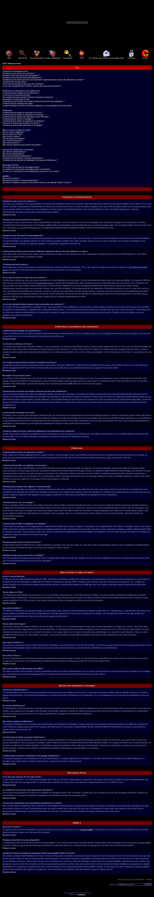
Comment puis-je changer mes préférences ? (21, 93)
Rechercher (22, 58)
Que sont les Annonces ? (13, 141)
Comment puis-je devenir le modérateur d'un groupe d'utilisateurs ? (30, 160)
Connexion (131, 58)
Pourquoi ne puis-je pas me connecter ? (19, 73)
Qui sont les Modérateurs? (13, 154)
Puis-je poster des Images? (14, 138)
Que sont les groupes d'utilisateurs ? (17, 156)
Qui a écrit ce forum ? (11, 178)
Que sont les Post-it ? (11, 143)
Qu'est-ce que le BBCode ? (14, 132)
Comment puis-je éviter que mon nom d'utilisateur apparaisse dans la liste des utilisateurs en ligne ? (43, 80)
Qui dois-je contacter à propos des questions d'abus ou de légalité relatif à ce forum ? (37, 182)
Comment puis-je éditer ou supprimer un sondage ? (24, 121)
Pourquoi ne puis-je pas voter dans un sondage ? (23, 125)
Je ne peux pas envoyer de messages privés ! (21, 167)
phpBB (72, 893)
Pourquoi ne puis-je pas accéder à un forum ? (21, 123)
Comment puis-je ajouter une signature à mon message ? (26, 117)
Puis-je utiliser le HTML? (13, 134)
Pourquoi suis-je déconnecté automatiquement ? (22, 78)
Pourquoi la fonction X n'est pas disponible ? (21, 180)
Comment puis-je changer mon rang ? (18, 103)
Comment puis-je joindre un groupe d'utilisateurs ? (23, 158)
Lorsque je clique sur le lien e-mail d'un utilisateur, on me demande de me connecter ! (37, 106)
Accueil (145, 58)
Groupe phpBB (86, 830)
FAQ (9, 58)
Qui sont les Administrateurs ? (15, 152)
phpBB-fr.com (81, 894)
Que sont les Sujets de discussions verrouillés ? (22, 145)
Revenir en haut (9, 215)
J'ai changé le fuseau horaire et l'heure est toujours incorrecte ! (28, 97)
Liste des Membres (37, 58)
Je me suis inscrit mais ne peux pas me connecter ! (23, 84)
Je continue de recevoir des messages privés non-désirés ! (27, 169)
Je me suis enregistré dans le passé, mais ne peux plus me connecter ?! (32, 86)
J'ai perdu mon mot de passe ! (15, 82)
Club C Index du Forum (11, 63)
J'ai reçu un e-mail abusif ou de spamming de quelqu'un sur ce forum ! (31, 171)
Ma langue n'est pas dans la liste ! (16, 99)
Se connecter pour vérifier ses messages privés (106, 58)
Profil (81, 58)
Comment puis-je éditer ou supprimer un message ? (24, 115)
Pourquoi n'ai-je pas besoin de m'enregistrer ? (21, 75)
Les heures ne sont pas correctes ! (17, 95)
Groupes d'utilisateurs (53, 58)
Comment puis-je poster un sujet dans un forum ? (23, 113)
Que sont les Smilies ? (12, 136)
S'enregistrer (67, 58)
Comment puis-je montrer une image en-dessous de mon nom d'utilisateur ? (34, 101)
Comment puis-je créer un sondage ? (18, 119)
